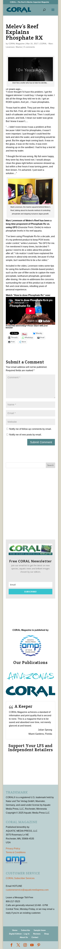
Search (50, 465)
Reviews (36, 934)
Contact (34, 937)
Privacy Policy (13, 848)
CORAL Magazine (17, 43)
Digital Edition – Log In (19, 934)
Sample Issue (40, 930)
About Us (24, 937)
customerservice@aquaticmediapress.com (27, 890)
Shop (46, 934)
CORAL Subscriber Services (20, 878)
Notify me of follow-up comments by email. (30, 429)
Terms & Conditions (16, 852)
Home (14, 930)
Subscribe (25, 930)
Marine (19, 47)
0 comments (29, 47)
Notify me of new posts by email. (25, 434)
